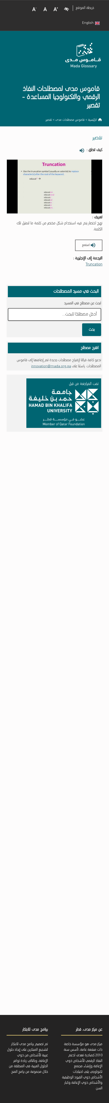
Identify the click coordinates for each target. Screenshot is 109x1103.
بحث (92, 330)
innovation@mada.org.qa (51, 366)
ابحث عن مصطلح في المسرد (82, 303)
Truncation (94, 264)
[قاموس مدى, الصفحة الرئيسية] (83, 57)
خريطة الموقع (85, 8)
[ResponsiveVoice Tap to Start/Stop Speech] (82, 150)
